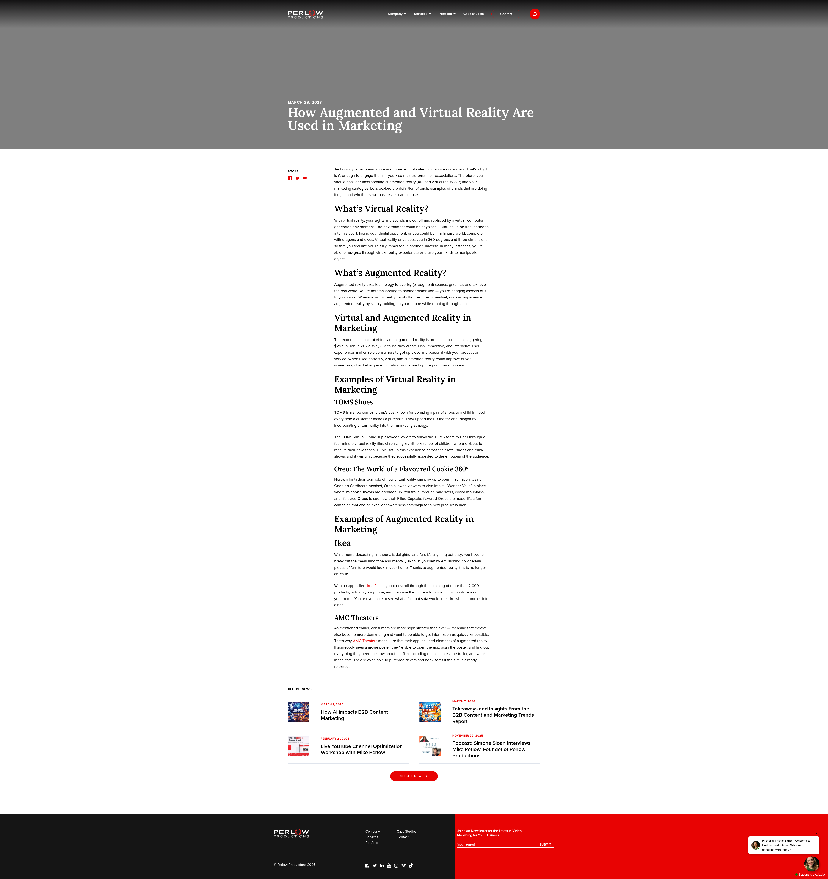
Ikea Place (375, 585)
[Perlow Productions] (305, 14)
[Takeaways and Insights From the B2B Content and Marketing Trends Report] (430, 712)
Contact (506, 14)
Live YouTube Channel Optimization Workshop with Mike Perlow (362, 749)
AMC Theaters (365, 640)
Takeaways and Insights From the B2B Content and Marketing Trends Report (493, 715)
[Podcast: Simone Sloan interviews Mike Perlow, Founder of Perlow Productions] (430, 746)
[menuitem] (397, 14)
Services (420, 14)
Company (395, 14)
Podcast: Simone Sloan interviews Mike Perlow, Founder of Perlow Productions (491, 749)
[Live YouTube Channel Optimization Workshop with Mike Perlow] (298, 746)
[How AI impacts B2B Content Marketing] (298, 712)
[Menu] (535, 14)
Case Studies (473, 14)
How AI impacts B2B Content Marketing (354, 715)
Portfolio (445, 14)
